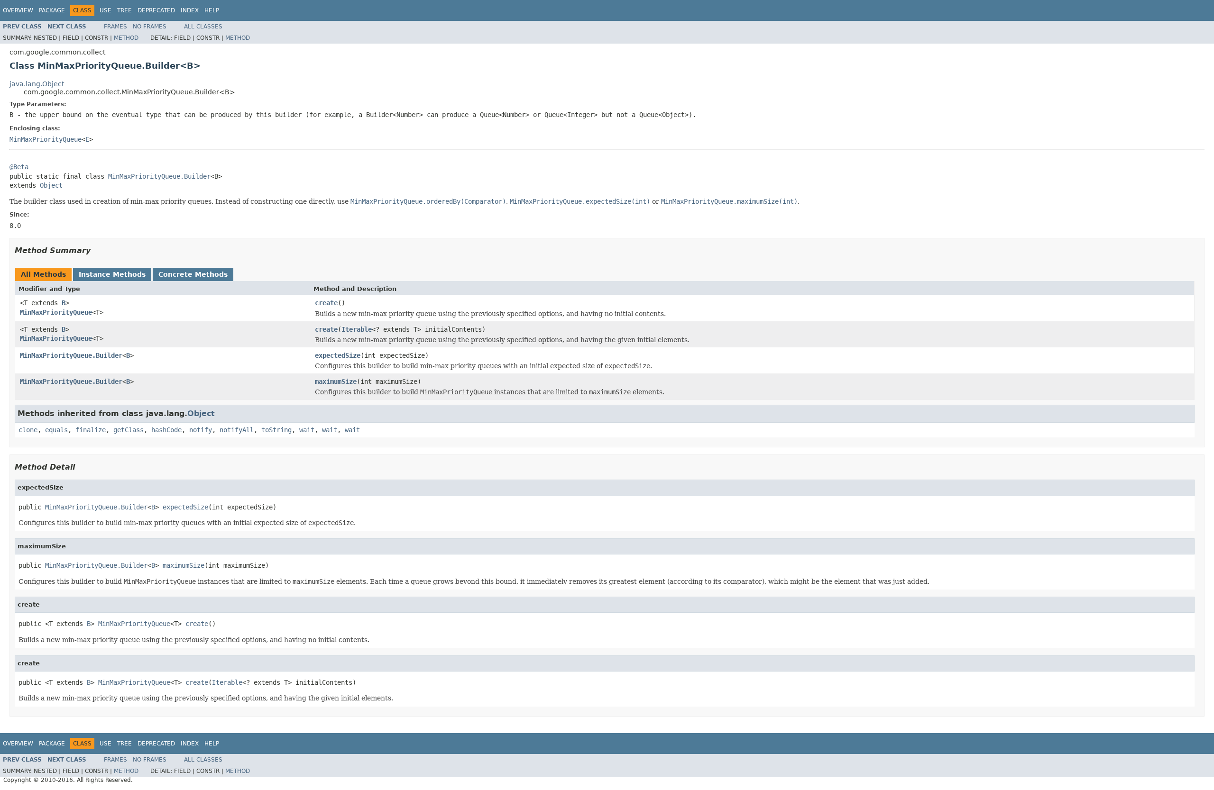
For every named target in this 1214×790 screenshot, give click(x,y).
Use (105, 10)
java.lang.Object (36, 84)
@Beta (18, 167)
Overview (18, 10)
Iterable (356, 329)
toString (276, 430)
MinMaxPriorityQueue (45, 139)
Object (51, 185)
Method (126, 38)
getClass (128, 430)
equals (56, 430)
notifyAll (237, 430)
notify (200, 430)
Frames (115, 26)
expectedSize (337, 355)
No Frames (149, 26)
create (326, 303)
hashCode (166, 430)
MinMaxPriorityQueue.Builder (159, 176)
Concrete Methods (193, 274)
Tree (124, 10)
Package (52, 10)
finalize (90, 430)
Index (190, 10)
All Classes (203, 26)
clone (27, 430)
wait (306, 430)
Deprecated (156, 10)
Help (211, 10)
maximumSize (336, 381)
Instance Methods (112, 274)
